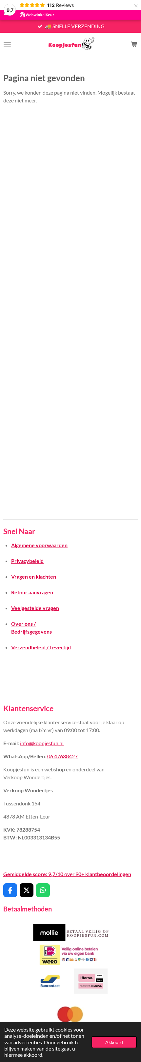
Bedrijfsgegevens (31, 631)
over (67, 874)
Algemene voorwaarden (39, 545)
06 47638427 (62, 756)
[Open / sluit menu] (7, 44)
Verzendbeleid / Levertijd (41, 647)
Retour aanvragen (32, 592)
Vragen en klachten (33, 576)
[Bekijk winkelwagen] (134, 44)
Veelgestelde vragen (35, 608)
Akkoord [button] (114, 1042)
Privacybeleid (27, 561)
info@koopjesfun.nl (42, 743)
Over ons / (23, 624)
